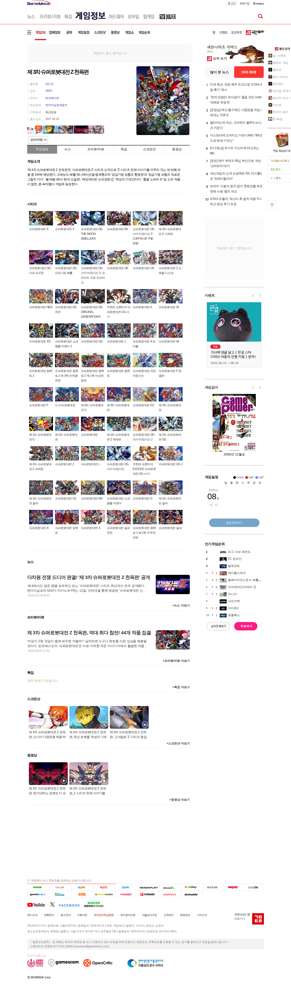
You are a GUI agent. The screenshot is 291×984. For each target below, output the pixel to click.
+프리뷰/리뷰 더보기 (176, 660)
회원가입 (245, 3)
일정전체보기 (234, 522)
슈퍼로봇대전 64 (169, 341)
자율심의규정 (149, 915)
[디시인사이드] (191, 894)
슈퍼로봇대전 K (142, 307)
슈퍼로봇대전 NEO (41, 307)
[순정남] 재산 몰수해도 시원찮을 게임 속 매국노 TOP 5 (237, 112)
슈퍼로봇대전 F (38, 405)
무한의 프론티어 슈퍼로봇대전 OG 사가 (119, 311)
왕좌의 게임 (280, 62)
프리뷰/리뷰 (95, 149)
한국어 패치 (280, 112)
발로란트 (234, 566)
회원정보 (185, 915)
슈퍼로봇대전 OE (117, 268)
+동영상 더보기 (179, 799)
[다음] (82, 887)
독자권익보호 (127, 915)
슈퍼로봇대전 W (169, 307)
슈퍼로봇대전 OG (92, 341)
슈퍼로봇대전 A (90, 528)
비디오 (49, 84)
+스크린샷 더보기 (178, 743)
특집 (124, 149)
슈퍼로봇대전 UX (143, 268)
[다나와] (170, 887)
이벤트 (210, 295)
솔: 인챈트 (279, 55)
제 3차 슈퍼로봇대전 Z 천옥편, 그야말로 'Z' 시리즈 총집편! (128, 735)
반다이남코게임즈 (56, 105)
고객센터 (168, 915)
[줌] (126, 887)
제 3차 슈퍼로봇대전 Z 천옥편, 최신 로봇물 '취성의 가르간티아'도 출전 (88, 735)
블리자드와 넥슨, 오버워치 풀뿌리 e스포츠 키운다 (237, 125)
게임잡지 (211, 387)
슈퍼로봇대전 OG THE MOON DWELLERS (92, 233)
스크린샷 (149, 149)
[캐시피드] (170, 894)
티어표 (277, 105)
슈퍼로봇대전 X (38, 229)
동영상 (177, 149)
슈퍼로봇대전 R (38, 528)
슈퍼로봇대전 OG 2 (171, 464)
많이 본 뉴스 (219, 72)
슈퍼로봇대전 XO (40, 341)
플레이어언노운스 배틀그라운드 (249, 580)
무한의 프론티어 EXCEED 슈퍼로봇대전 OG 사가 (144, 468)
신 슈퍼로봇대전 (65, 405)
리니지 (232, 594)
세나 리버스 (280, 77)
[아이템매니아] (60, 894)
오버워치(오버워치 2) (242, 587)
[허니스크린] (105, 894)
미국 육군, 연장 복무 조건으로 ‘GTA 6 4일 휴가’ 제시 (236, 87)
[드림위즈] (253, 887)
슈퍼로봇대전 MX (92, 498)
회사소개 (32, 915)
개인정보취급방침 (104, 915)
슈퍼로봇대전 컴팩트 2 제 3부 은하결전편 (66, 375)
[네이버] (38, 887)
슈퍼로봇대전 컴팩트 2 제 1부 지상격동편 (92, 375)
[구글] (60, 887)
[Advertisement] (110, 53)
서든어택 (234, 601)
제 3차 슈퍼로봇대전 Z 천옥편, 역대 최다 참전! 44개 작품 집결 (89, 632)
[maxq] (233, 887)
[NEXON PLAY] (148, 887)
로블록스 (234, 615)
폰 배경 (278, 119)
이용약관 (82, 915)
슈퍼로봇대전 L (90, 464)
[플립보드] (148, 894)
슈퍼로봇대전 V (64, 229)
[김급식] (82, 894)
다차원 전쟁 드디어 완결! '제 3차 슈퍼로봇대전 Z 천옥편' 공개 (88, 577)
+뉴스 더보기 (181, 605)
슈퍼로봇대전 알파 (170, 528)
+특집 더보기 (181, 687)
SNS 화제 (248, 72)
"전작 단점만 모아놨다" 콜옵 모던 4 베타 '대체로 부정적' (236, 99)
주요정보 (42, 149)
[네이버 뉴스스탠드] (96, 904)
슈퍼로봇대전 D (142, 498)
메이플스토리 (237, 573)
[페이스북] (71, 904)
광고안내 (65, 915)
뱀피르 (277, 69)
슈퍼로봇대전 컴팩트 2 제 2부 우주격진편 (144, 532)
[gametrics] (38, 894)
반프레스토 (52, 98)
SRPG (49, 90)
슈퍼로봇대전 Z (64, 464)
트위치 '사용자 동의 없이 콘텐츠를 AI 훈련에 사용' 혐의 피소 (236, 188)
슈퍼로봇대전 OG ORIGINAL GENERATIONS (92, 311)
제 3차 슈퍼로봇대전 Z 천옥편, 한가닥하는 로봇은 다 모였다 (47, 791)
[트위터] (54, 904)
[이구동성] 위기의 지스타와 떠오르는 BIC (234, 150)
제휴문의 (49, 915)
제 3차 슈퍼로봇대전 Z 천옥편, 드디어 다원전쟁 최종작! (47, 734)
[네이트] (105, 887)
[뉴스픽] (126, 894)
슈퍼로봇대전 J (116, 341)
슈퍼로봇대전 (89, 434)
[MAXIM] (212, 887)
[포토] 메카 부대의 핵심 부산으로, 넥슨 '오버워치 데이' (235, 163)
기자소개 (202, 915)
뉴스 (67, 149)
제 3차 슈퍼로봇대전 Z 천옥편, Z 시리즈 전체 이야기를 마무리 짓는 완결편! (87, 791)
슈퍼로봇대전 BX (117, 229)
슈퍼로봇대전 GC (66, 498)
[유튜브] (38, 904)
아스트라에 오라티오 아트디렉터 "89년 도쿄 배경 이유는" (236, 137)
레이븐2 (278, 84)
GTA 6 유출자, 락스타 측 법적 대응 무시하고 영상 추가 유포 (236, 201)
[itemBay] (191, 887)
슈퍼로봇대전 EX (143, 405)
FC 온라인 (235, 559)
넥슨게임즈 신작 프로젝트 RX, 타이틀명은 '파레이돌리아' (236, 176)
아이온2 (233, 608)
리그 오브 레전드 (239, 552)
